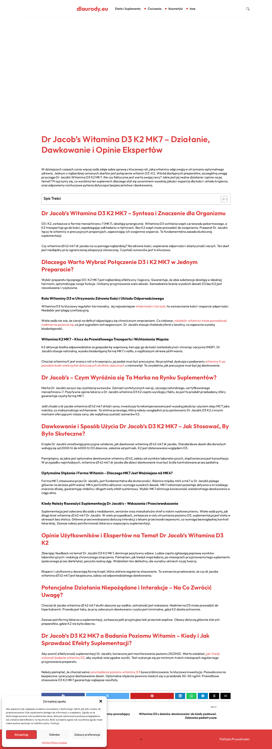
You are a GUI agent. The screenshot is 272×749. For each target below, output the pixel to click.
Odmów (54, 734)
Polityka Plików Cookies (54, 742)
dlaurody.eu (92, 8)
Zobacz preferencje (87, 734)
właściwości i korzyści (151, 306)
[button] (101, 701)
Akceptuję (21, 734)
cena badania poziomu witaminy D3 (115, 672)
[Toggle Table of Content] (221, 199)
